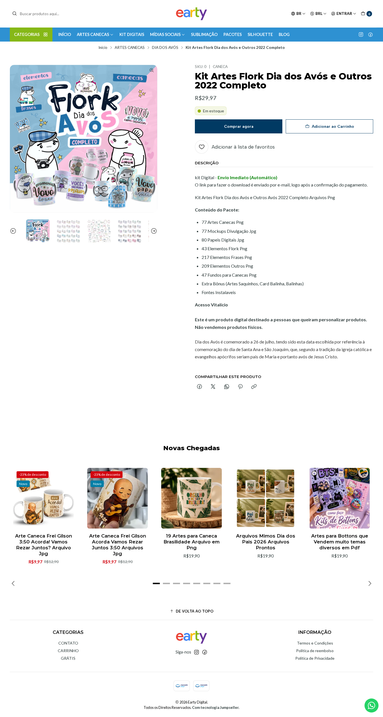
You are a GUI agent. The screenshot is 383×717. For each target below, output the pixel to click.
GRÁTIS (68, 658)
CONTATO (68, 643)
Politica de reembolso (315, 650)
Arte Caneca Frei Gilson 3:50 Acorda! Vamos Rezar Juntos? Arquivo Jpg (43, 544)
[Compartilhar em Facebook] (199, 387)
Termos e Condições (315, 643)
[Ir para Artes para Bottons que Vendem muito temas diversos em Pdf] (339, 498)
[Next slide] (153, 231)
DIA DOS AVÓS (165, 48)
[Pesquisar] (14, 13)
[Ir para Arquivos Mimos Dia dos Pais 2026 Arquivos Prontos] (265, 498)
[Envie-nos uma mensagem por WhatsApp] (371, 705)
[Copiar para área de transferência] (254, 387)
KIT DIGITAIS (131, 34)
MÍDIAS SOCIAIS (165, 34)
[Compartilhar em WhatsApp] (226, 387)
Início (102, 48)
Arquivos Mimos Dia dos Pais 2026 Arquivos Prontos (265, 541)
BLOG (284, 34)
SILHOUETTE (260, 34)
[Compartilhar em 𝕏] (213, 387)
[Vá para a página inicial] (191, 14)
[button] (156, 583)
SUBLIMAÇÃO (204, 34)
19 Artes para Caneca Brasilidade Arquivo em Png (191, 541)
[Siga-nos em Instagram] (361, 35)
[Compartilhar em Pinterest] (240, 387)
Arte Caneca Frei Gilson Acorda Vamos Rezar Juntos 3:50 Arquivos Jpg (117, 544)
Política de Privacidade (314, 658)
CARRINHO (68, 650)
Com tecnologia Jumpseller (215, 707)
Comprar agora (238, 126)
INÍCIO (64, 34)
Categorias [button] (27, 34)
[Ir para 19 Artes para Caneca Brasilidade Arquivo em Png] (191, 498)
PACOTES (232, 34)
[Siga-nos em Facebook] (370, 35)
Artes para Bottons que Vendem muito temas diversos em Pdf (339, 541)
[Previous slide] (14, 231)
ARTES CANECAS (93, 34)
